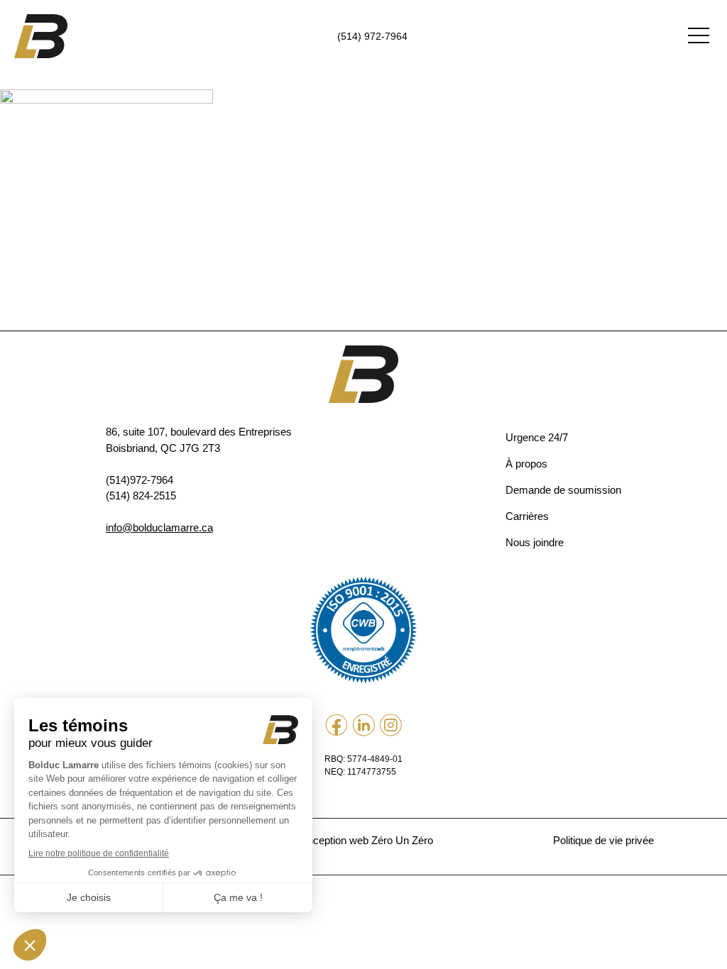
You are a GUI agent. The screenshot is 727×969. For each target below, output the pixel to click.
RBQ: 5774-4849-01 (363, 759)
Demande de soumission (563, 490)
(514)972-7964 (139, 480)
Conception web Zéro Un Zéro (363, 840)
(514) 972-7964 (372, 36)
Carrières (527, 516)
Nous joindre (534, 542)
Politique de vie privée (603, 840)
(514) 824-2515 (141, 495)
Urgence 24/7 (536, 437)
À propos (526, 464)
